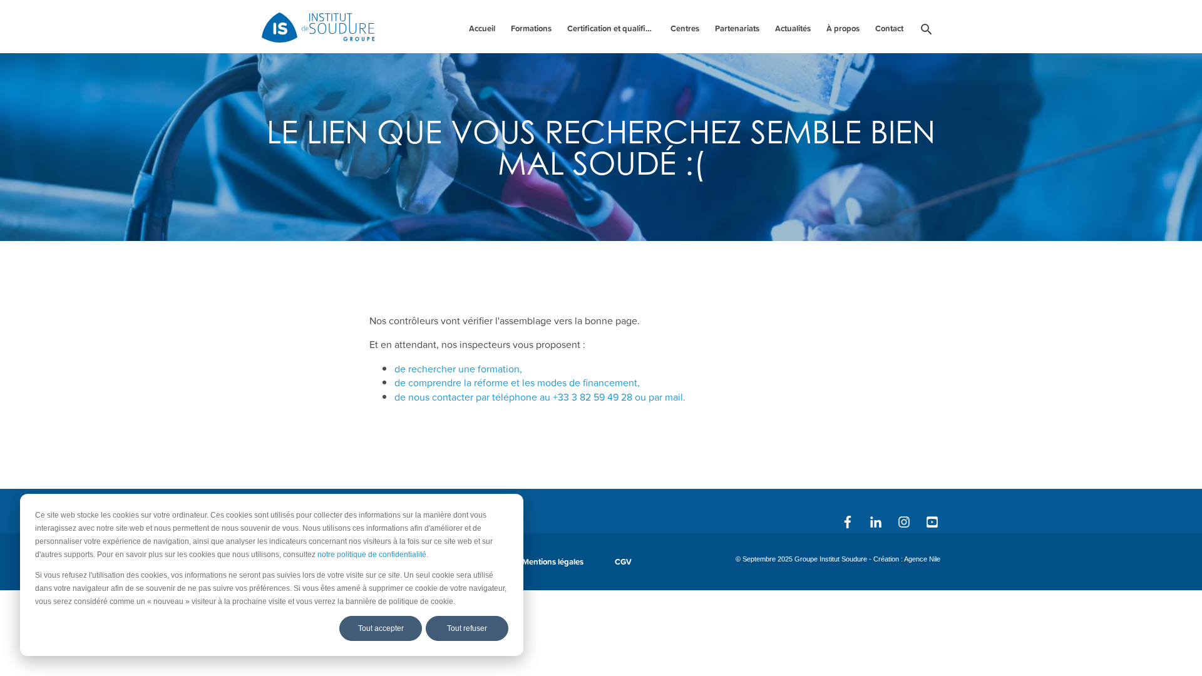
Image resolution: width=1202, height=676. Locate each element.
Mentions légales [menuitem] (552, 562)
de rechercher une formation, (458, 368)
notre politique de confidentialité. (372, 554)
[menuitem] (926, 31)
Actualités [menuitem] (793, 28)
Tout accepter (381, 628)
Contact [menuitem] (889, 28)
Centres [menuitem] (684, 28)
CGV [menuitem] (623, 562)
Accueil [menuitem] (482, 28)
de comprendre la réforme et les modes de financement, (517, 382)
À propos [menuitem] (843, 28)
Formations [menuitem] (531, 28)
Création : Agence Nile (906, 559)
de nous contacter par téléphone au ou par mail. (540, 396)
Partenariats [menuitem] (737, 28)
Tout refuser (467, 628)
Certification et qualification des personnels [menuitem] (612, 28)
